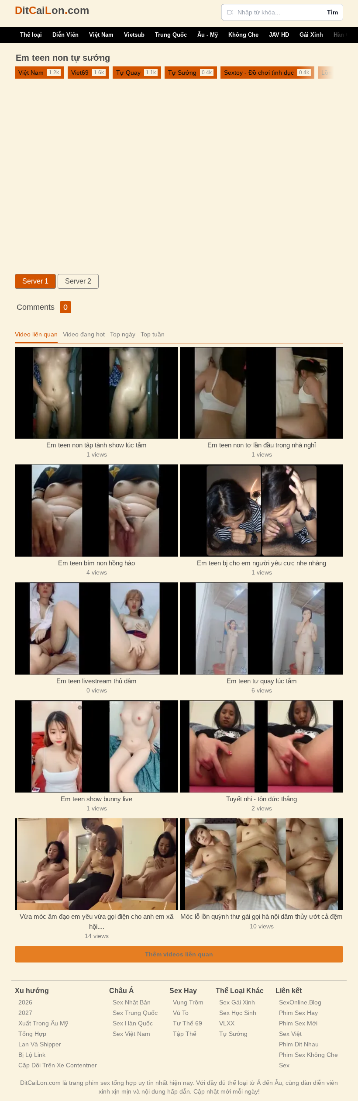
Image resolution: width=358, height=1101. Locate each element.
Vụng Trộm (188, 1002)
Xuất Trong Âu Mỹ (43, 1023)
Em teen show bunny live (96, 799)
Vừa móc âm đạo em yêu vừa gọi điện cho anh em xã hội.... (96, 921)
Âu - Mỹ (207, 34)
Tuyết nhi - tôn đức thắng (261, 799)
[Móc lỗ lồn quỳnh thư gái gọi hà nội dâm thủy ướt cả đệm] (261, 864)
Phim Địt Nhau (299, 1044)
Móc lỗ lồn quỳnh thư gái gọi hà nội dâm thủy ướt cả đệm (261, 916)
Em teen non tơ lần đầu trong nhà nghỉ (261, 445)
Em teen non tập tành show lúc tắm (96, 445)
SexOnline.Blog (300, 1002)
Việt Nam (101, 34)
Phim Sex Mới (298, 1023)
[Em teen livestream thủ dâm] (96, 628)
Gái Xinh (311, 34)
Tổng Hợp (32, 1033)
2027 (25, 1012)
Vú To (181, 1012)
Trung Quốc (171, 34)
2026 (25, 1002)
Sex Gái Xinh (237, 1002)
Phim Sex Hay (298, 1012)
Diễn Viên (65, 34)
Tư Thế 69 (187, 1023)
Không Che (243, 34)
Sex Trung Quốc (135, 1012)
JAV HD (279, 34)
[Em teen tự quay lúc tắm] (261, 628)
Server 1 (35, 281)
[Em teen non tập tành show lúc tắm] (96, 393)
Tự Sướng (233, 1033)
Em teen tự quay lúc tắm (262, 681)
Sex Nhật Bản (132, 1002)
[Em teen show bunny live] (96, 746)
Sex (284, 1065)
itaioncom (52, 10)
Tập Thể (184, 1033)
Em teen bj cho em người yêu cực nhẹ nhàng (261, 563)
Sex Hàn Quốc (133, 1023)
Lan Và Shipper (39, 1044)
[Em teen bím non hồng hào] (96, 510)
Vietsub (134, 34)
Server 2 (78, 281)
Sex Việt (290, 1033)
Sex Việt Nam (131, 1033)
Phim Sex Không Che (308, 1054)
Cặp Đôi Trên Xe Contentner (57, 1065)
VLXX (226, 1023)
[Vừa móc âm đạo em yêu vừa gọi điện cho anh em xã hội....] (96, 864)
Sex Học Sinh (237, 1012)
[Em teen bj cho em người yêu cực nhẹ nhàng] (261, 510)
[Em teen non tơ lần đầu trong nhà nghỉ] (261, 393)
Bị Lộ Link (31, 1054)
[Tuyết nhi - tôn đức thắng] (261, 746)
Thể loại (31, 34)
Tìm (332, 12)
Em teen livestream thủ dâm (96, 681)
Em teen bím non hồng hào (96, 563)
